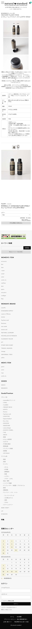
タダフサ (5, 441)
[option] (14, 147)
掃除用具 (5, 490)
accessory (4, 261)
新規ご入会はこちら (6, 609)
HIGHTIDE (6, 416)
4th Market (6, 453)
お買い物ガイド (7, 622)
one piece (3, 292)
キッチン (5, 464)
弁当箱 (6, 469)
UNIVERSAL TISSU (6, 354)
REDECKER (6, 425)
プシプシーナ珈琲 (8, 448)
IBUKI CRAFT (5, 508)
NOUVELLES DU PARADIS (9, 335)
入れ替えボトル (9, 498)
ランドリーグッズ (9, 495)
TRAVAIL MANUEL (6, 348)
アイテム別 (4, 456)
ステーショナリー (8, 504)
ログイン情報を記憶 (8, 601)
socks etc (3, 280)
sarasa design (7, 428)
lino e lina (5, 421)
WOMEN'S (4, 388)
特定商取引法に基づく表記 (21, 622)
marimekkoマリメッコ (9, 400)
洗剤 (6, 500)
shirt (2, 267)
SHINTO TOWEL (8, 430)
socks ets (3, 376)
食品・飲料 (6, 481)
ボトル (6, 467)
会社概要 (19, 616)
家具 (4, 487)
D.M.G (3, 317)
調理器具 (7, 471)
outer (2, 277)
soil (2, 511)
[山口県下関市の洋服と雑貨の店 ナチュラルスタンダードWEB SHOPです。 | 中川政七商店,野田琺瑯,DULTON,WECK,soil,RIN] (16, 5)
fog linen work (5, 320)
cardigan (3, 295)
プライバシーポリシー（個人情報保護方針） (16, 619)
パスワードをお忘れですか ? (8, 607)
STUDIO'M (4, 514)
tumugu (3, 351)
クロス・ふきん (9, 478)
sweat (2, 273)
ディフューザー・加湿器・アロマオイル (14, 485)
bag (2, 298)
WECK (5, 434)
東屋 (4, 437)
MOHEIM (6, 423)
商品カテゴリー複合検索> (16, 252)
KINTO (5, 409)
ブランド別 (4, 397)
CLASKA (5, 405)
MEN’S (3, 385)
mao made (4, 326)
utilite (2, 357)
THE (4, 432)
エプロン (7, 476)
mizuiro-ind (4, 329)
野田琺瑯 (5, 446)
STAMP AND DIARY (7, 345)
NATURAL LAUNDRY (7, 332)
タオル (6, 502)
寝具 (4, 459)
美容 (4, 461)
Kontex (5, 411)
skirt (2, 286)
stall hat (3, 283)
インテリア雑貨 (7, 483)
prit (2, 342)
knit (2, 264)
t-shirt (3, 270)
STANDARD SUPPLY (7, 311)
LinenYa (3, 307)
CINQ (5, 402)
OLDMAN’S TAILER (7, 339)
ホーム (12, 616)
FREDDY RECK (7, 407)
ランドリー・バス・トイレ (10, 492)
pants (2, 289)
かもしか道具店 (7, 439)
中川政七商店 (6, 444)
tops (2, 373)
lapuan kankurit (7, 418)
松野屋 (5, 451)
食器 (6, 474)
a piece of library (6, 314)
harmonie (3, 323)
